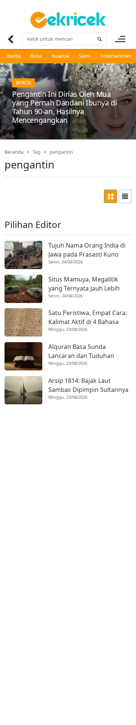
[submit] (99, 39)
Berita (13, 55)
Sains (85, 55)
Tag (36, 151)
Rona (36, 55)
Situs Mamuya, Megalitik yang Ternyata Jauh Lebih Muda (84, 284)
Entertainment (116, 55)
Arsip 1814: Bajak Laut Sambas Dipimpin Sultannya (88, 385)
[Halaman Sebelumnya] (10, 39)
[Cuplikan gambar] (23, 255)
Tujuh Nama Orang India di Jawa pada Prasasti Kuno (86, 249)
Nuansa (60, 55)
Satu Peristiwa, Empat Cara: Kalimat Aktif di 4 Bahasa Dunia (87, 317)
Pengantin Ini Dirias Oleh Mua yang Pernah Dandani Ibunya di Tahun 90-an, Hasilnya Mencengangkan (64, 107)
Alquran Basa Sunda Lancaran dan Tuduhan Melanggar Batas (81, 351)
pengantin (61, 151)
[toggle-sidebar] (120, 39)
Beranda (14, 151)
